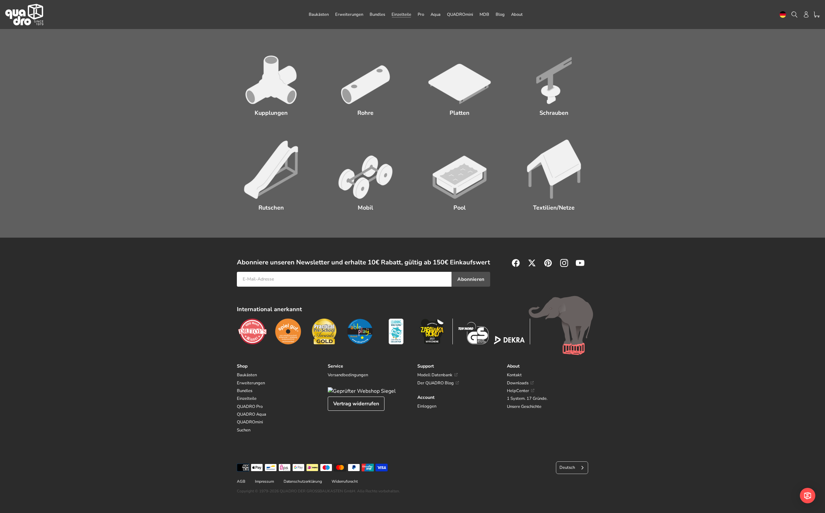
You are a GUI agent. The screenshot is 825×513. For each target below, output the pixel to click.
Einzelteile (247, 398)
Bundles (244, 391)
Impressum (264, 481)
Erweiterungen (251, 383)
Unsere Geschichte (524, 406)
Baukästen (247, 375)
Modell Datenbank (434, 375)
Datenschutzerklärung (303, 481)
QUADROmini (250, 422)
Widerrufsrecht (345, 481)
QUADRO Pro (250, 406)
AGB (241, 481)
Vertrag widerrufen (356, 403)
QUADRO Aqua (251, 414)
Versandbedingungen (348, 375)
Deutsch (783, 15)
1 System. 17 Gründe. (527, 398)
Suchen (243, 430)
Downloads (518, 383)
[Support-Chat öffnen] (807, 495)
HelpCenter (518, 391)
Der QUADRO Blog (435, 383)
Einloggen (426, 406)
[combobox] (783, 15)
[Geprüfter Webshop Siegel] (362, 391)
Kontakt (514, 375)
